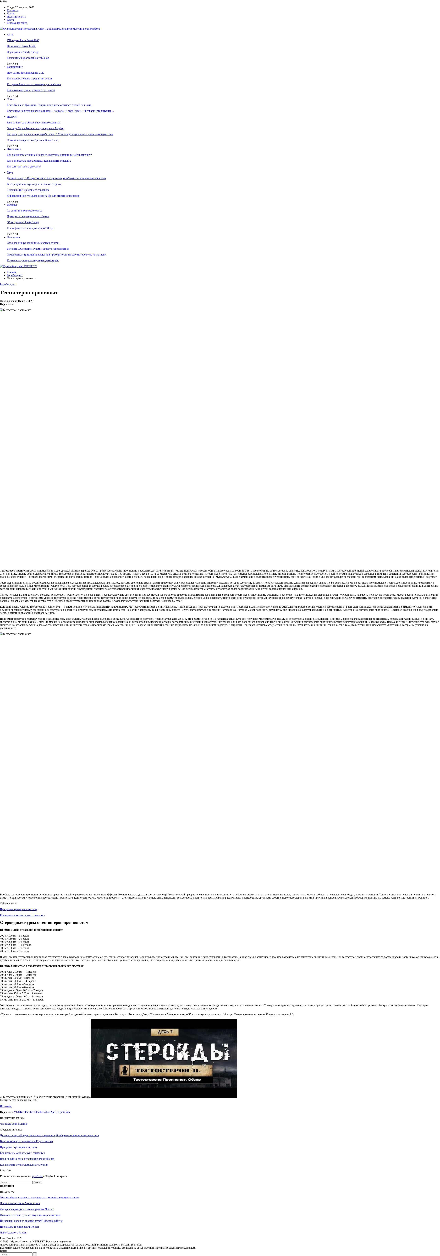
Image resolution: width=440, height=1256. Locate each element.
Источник (6, 1106)
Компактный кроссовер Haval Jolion (28, 57)
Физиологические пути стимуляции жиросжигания (30, 1215)
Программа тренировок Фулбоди (19, 1226)
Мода (10, 172)
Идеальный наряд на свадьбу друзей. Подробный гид (31, 1220)
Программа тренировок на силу (25, 72)
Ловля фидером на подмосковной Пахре (30, 228)
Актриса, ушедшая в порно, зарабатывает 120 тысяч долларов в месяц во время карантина (60, 134)
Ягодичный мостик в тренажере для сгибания (34, 84)
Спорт (10, 99)
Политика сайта (16, 16)
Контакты (12, 10)
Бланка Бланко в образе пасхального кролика (33, 122)
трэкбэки (37, 1176)
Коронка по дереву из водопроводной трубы (33, 260)
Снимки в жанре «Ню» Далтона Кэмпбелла (32, 140)
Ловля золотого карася (13, 1232)
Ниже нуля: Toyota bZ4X (21, 46)
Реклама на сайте (17, 22)
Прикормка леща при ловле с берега (28, 216)
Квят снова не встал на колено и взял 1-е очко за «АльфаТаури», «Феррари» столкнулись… (60, 110)
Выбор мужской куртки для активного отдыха (34, 184)
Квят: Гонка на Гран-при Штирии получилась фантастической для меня (49, 105)
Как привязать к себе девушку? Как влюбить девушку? (39, 160)
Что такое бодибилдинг (14, 1123)
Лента (10, 13)
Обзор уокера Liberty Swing (23, 222)
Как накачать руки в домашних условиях (31, 90)
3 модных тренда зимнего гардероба (28, 189)
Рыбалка (12, 204)
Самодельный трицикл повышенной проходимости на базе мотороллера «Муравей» (56, 254)
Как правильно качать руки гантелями (29, 78)
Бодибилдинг (15, 66)
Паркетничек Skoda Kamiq (22, 52)
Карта (10, 19)
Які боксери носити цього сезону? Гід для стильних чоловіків (43, 195)
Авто (10, 34)
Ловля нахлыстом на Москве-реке (20, 1203)
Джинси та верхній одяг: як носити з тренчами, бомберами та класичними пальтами (56, 178)
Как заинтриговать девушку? (24, 166)
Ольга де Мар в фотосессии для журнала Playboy (35, 128)
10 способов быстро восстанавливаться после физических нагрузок (39, 1197)
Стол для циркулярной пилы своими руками (33, 242)
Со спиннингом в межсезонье (24, 210)
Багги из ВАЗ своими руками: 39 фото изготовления (38, 248)
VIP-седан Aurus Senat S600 (23, 40)
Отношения (14, 149)
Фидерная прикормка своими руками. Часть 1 (27, 1209)
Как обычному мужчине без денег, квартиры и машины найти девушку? (49, 154)
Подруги (12, 116)
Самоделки (13, 237)
